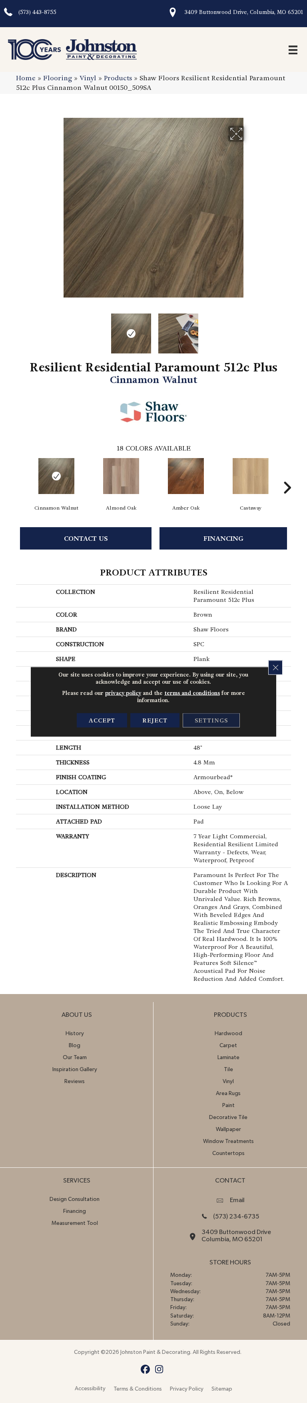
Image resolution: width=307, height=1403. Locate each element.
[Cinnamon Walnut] (56, 476)
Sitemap (221, 1389)
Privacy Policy (186, 1389)
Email (237, 1200)
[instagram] (159, 1370)
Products (118, 78)
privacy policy (123, 692)
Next (249, 329)
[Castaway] (250, 476)
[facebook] (145, 1370)
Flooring (57, 78)
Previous (58, 329)
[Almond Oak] (121, 476)
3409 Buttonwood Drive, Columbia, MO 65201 (244, 12)
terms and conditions (192, 692)
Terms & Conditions (138, 1389)
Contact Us (86, 538)
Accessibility (90, 1388)
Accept (102, 720)
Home (26, 78)
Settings (211, 720)
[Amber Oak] (186, 476)
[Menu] (293, 49)
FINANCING (223, 538)
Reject (154, 720)
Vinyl (88, 78)
